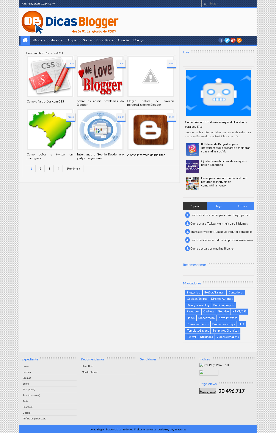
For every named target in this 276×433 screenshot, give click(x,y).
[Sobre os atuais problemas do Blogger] (100, 76)
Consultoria (104, 40)
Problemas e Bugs (223, 324)
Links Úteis (88, 366)
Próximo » (73, 168)
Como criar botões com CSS (45, 101)
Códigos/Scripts (197, 298)
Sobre (87, 40)
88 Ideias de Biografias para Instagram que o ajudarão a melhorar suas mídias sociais (225, 147)
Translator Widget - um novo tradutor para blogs (221, 231)
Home (25, 40)
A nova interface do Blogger (146, 155)
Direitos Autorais (222, 298)
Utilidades (206, 336)
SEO (241, 324)
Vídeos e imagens (228, 336)
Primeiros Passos (198, 324)
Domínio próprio (223, 305)
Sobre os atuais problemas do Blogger (100, 102)
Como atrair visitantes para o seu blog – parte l (219, 215)
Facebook (193, 311)
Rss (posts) (29, 389)
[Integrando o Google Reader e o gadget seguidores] (100, 129)
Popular (195, 206)
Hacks (55, 40)
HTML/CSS (239, 311)
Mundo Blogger (90, 372)
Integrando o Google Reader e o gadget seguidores (100, 156)
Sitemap (27, 378)
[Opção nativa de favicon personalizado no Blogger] (150, 76)
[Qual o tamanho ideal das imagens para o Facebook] (192, 166)
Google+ (233, 40)
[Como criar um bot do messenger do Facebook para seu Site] (218, 92)
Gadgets (208, 311)
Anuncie (123, 40)
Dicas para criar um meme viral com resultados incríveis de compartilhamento (224, 181)
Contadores (236, 292)
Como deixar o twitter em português (50, 156)
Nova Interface (228, 318)
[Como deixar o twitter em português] (50, 129)
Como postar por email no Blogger (212, 248)
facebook (221, 40)
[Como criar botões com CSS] (50, 76)
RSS (239, 40)
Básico (37, 40)
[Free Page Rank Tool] (214, 365)
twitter (227, 40)
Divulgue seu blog (198, 305)
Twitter (191, 336)
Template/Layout (198, 330)
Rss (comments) (31, 395)
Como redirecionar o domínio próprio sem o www (221, 240)
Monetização (206, 318)
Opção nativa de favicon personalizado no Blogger (150, 102)
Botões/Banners (214, 292)
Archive (242, 206)
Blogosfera (194, 292)
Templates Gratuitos (226, 330)
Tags (218, 206)
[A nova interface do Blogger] (150, 129)
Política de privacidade (34, 418)
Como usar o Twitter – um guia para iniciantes (219, 223)
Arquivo (72, 40)
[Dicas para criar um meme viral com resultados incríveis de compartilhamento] (192, 183)
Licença (138, 40)
